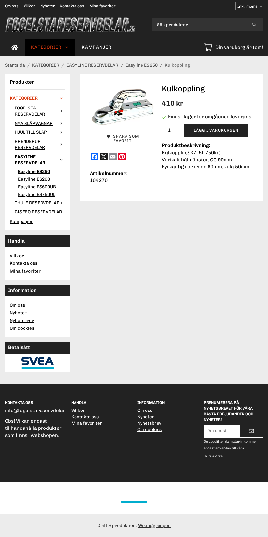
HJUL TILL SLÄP (31, 132)
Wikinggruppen (154, 525)
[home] (15, 47)
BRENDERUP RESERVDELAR (30, 144)
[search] (254, 24)
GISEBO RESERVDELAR (38, 211)
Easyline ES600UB (37, 186)
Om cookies (22, 328)
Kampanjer (96, 47)
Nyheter (47, 6)
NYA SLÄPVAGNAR (34, 123)
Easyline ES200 (34, 179)
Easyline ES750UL (36, 194)
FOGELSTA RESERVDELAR (30, 111)
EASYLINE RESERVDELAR (30, 160)
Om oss (12, 6)
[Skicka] (251, 431)
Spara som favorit (124, 138)
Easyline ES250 (34, 171)
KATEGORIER (46, 47)
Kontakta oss (72, 6)
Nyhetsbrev (22, 320)
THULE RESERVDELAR (37, 202)
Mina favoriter (102, 6)
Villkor (29, 6)
